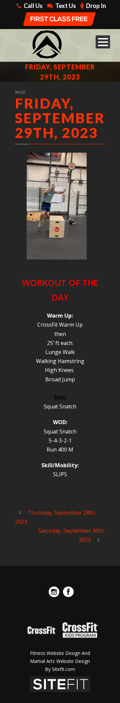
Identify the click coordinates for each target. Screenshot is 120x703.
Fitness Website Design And (60, 653)
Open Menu (103, 41)
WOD (20, 92)
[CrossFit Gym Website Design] (60, 683)
